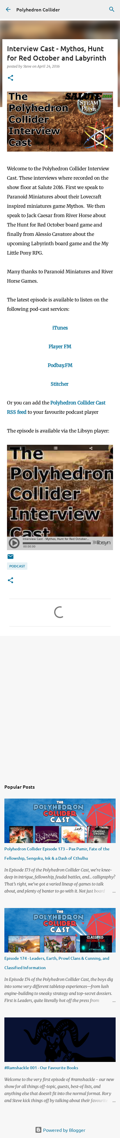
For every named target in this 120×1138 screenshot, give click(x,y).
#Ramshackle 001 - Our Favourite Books (41, 1067)
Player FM (60, 346)
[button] (10, 78)
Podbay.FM (60, 365)
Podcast (17, 566)
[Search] (111, 9)
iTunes (60, 328)
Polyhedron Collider (38, 9)
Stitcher (59, 384)
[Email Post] (10, 558)
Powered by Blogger (63, 1130)
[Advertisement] (60, 705)
